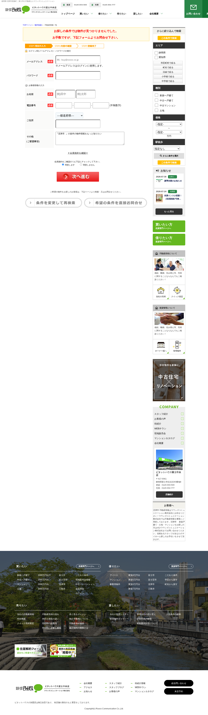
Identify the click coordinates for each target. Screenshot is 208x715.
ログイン (80, 593)
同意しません (89, 165)
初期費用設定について (147, 623)
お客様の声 (160, 418)
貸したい (133, 13)
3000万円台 (43, 589)
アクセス (88, 687)
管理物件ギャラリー (119, 619)
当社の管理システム (119, 614)
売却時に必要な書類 (51, 628)
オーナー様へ (161, 351)
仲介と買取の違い (50, 619)
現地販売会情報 (83, 579)
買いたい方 (164, 226)
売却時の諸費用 (49, 623)
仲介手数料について (78, 619)
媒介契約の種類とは (78, 628)
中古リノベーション (85, 584)
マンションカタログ (164, 438)
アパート (114, 575)
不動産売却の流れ (50, 614)
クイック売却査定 (25, 623)
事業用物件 (115, 584)
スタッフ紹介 (161, 414)
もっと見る (169, 211)
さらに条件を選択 (170, 156)
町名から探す (171, 584)
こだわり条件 (82, 575)
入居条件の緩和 (173, 614)
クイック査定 (177, 296)
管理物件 (177, 351)
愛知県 (162, 57)
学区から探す (171, 579)
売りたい (116, 13)
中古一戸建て (166, 100)
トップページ (68, 13)
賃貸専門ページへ (179, 566)
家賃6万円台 (134, 584)
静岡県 (162, 52)
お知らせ (88, 691)
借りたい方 (164, 239)
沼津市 (62, 584)
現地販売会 (160, 433)
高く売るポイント (77, 614)
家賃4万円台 (134, 575)
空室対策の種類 (144, 619)
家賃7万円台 (134, 589)
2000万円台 (43, 584)
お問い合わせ (193, 13)
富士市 (62, 575)
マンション (22, 584)
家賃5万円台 (134, 579)
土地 (162, 110)
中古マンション (168, 105)
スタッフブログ (116, 687)
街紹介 (157, 423)
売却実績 (21, 619)
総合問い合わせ (178, 683)
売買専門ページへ (86, 566)
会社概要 (158, 443)
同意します (70, 165)
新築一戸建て (166, 95)
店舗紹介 (169, 494)
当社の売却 (161, 296)
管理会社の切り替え (146, 614)
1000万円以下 (44, 575)
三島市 (62, 589)
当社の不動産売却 (25, 614)
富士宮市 (63, 579)
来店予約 (179, 691)
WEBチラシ (160, 428)
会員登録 (80, 589)
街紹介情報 (140, 683)
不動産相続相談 (76, 623)
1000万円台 (43, 579)
